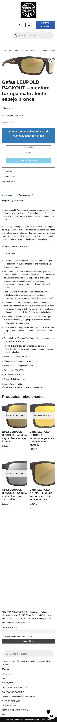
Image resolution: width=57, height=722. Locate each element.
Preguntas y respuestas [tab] (13, 200)
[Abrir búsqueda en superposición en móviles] (32, 35)
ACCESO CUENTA (45, 24)
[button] (50, 60)
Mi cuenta (6, 674)
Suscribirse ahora (28, 160)
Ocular (44, 50)
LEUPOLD (11, 182)
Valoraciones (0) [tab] (25, 195)
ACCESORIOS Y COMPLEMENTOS (24, 50)
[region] (28, 699)
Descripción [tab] (7, 195)
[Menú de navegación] (28, 25)
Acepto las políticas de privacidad (19, 636)
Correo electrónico (9, 627)
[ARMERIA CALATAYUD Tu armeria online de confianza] (28, 10)
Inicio (4, 50)
